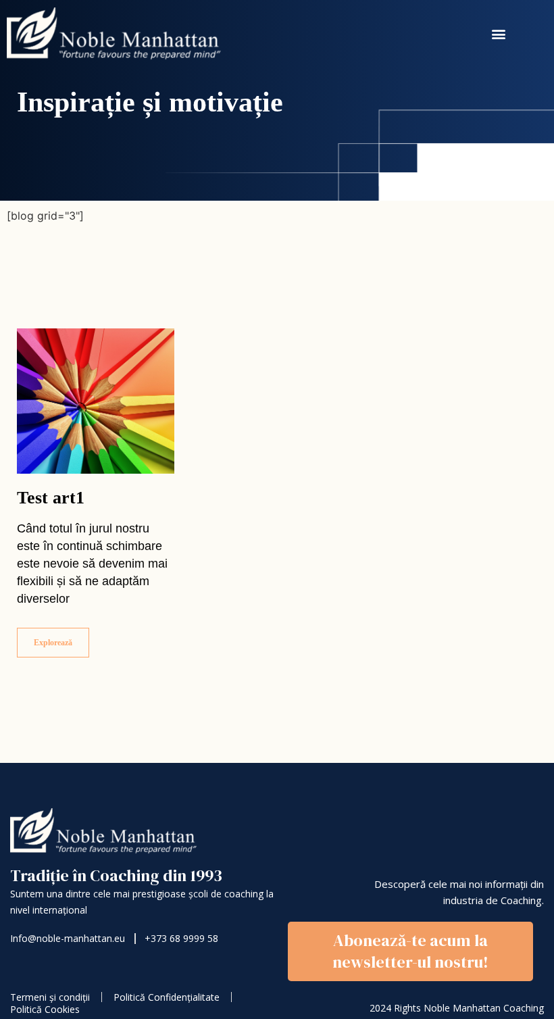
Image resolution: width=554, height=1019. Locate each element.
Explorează (53, 642)
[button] (499, 34)
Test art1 (50, 497)
